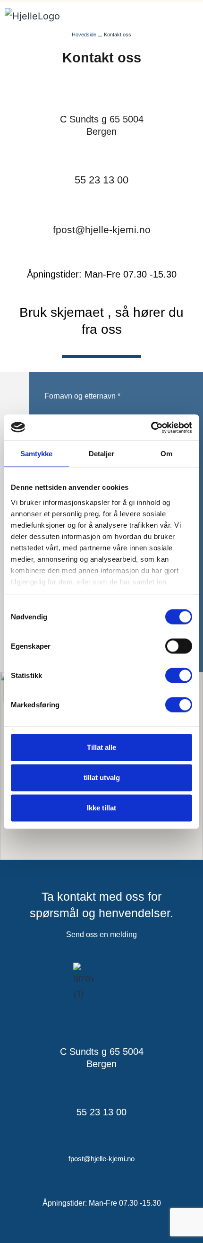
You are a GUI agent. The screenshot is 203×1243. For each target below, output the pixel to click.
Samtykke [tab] (36, 454)
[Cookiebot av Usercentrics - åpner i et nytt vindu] (151, 427)
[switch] (178, 646)
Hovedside (84, 34)
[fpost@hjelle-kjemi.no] (101, 206)
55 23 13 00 (101, 180)
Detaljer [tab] (102, 454)
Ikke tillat (101, 808)
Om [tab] (166, 454)
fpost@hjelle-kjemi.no (102, 229)
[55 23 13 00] (101, 156)
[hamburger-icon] (181, 17)
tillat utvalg (102, 778)
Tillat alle (101, 747)
